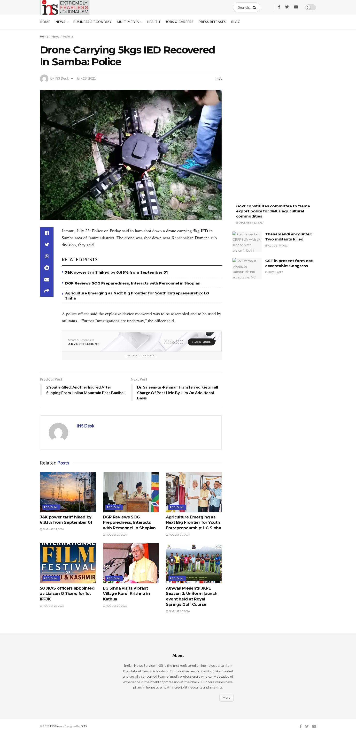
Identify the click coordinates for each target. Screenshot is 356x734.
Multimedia (128, 22)
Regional (68, 36)
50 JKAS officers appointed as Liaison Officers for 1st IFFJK (67, 593)
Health (153, 22)
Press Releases (212, 22)
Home (45, 22)
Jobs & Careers (179, 22)
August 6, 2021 (277, 245)
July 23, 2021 (86, 78)
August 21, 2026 (116, 534)
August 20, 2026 (116, 605)
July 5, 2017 (275, 272)
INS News (56, 726)
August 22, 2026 (53, 529)
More (227, 697)
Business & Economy (92, 22)
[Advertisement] (268, 119)
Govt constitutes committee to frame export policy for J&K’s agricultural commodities (273, 211)
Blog (235, 22)
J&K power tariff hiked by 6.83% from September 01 (116, 272)
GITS (84, 726)
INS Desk (62, 78)
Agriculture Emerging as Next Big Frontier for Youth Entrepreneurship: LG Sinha (193, 522)
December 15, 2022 (250, 222)
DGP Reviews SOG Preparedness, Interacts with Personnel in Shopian (132, 283)
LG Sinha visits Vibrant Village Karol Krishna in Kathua (126, 593)
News (60, 22)
